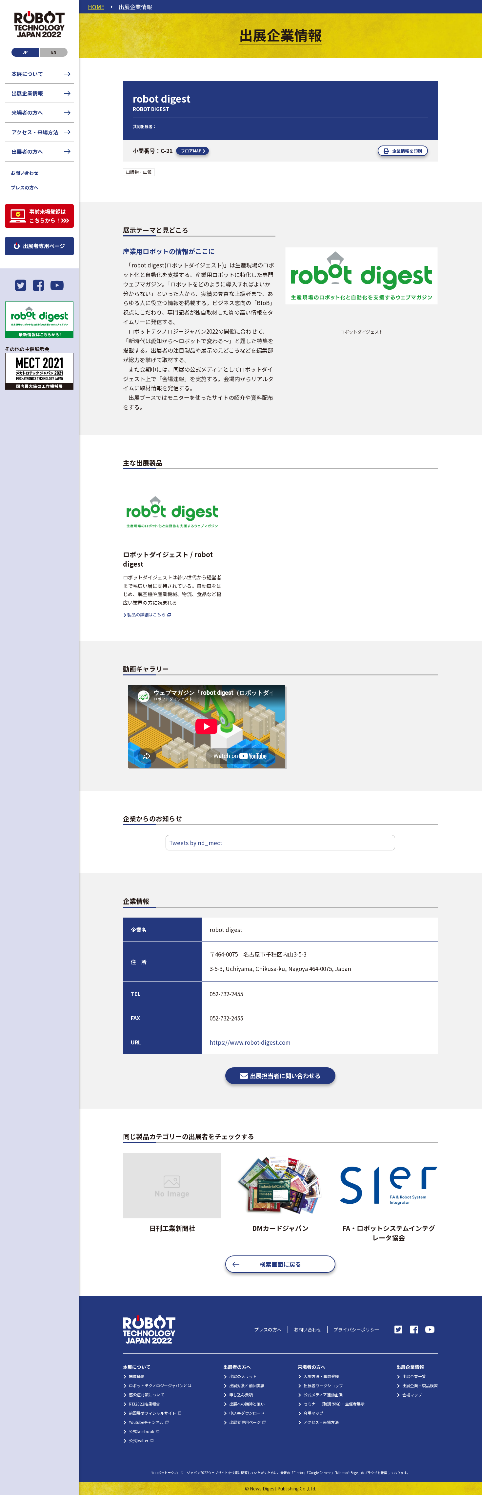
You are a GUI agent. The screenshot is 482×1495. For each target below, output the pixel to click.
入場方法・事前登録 (321, 1376)
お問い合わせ (24, 172)
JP (25, 52)
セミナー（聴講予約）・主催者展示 (334, 1404)
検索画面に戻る (280, 1264)
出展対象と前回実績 (247, 1385)
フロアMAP (191, 150)
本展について (27, 74)
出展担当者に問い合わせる (285, 1075)
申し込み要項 (241, 1394)
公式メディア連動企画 (323, 1394)
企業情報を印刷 (407, 151)
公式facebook (141, 1431)
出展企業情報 (27, 93)
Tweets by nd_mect (195, 843)
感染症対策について (146, 1394)
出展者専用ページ (44, 246)
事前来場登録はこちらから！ (47, 215)
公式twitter (138, 1440)
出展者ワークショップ (323, 1385)
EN (53, 52)
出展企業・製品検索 (420, 1385)
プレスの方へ (24, 187)
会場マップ (313, 1413)
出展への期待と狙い (247, 1404)
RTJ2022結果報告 (144, 1404)
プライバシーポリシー (356, 1329)
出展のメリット (243, 1376)
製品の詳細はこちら (146, 615)
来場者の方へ (27, 112)
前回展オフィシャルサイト (152, 1413)
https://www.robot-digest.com (250, 1042)
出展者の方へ (27, 151)
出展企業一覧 (414, 1376)
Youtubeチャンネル (146, 1422)
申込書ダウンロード (247, 1413)
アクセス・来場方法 (34, 132)
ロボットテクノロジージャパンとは (160, 1385)
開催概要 (137, 1376)
